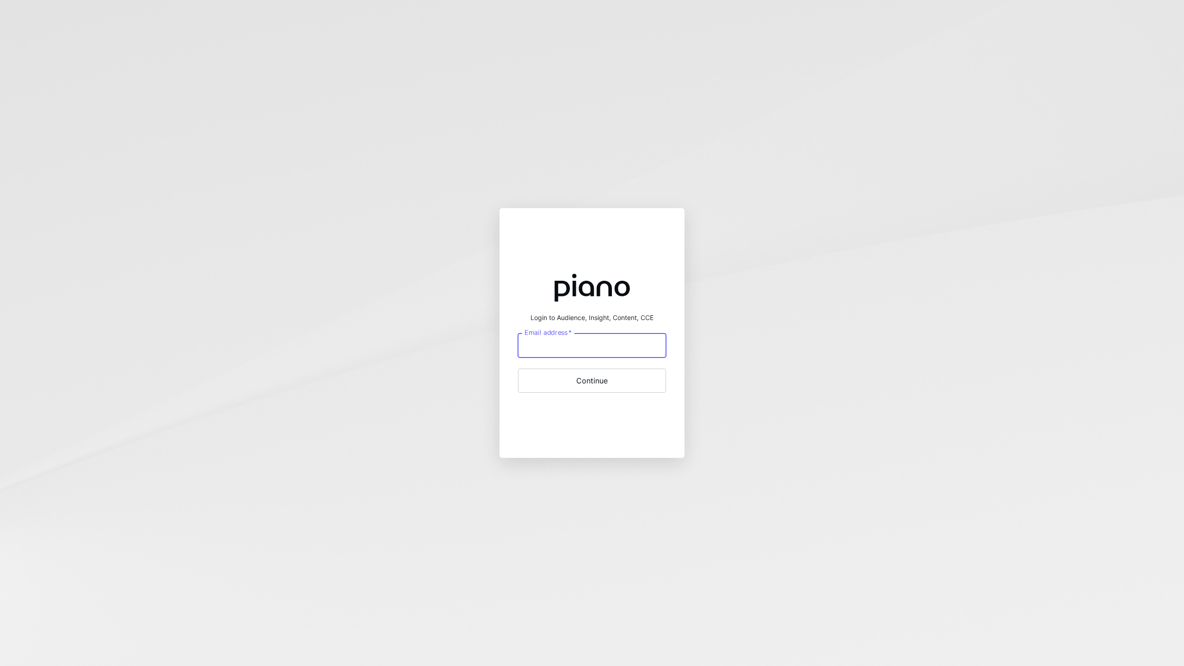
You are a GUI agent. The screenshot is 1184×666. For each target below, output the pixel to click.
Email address (548, 332)
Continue (592, 380)
